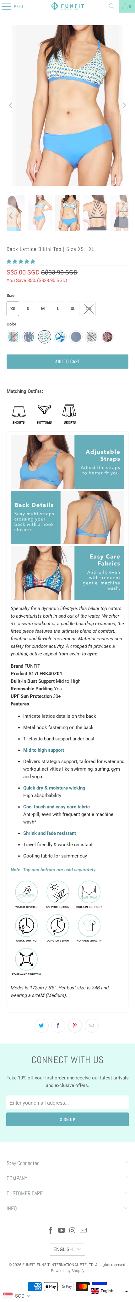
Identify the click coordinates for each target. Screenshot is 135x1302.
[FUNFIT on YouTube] (62, 1231)
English (63, 1249)
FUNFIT (28, 1265)
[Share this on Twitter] (42, 1026)
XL (73, 308)
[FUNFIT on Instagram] (73, 1231)
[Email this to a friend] (92, 1026)
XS (12, 308)
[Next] (124, 105)
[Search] (112, 6)
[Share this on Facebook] (58, 1026)
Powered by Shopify (67, 1271)
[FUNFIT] (67, 6)
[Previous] (11, 105)
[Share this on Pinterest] (75, 1026)
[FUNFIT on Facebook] (51, 1231)
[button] (21, 261)
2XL (88, 308)
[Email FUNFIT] (83, 1231)
